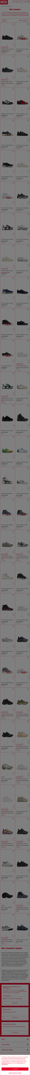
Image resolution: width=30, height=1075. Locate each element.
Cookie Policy (5, 1064)
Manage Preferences (6, 1062)
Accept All (15, 1069)
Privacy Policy (20, 1062)
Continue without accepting (15, 1072)
